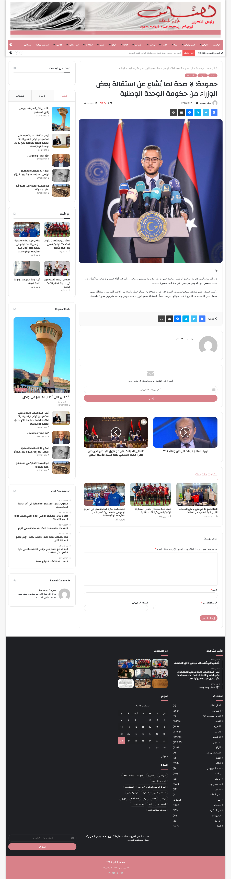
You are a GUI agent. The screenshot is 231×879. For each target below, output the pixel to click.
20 (128, 733)
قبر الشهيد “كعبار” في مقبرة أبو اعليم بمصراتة (32, 188)
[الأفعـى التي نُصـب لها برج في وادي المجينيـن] (61, 119)
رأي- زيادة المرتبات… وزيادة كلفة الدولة (27, 281)
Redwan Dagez (47, 590)
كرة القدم (135, 798)
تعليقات (20, 95)
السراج (151, 775)
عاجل (218, 778)
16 (157, 733)
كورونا (218, 820)
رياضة (152, 45)
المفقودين (129, 787)
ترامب (163, 798)
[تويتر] (206, 112)
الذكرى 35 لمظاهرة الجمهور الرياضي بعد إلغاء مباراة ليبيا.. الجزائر (31, 173)
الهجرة (146, 792)
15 (164, 733)
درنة (145, 798)
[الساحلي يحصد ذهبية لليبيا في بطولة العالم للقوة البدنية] (57, 268)
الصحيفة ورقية (42, 45)
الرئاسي (162, 775)
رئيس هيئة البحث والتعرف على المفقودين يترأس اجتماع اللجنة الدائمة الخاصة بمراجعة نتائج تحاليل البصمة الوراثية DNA (31, 141)
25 (143, 740)
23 (157, 740)
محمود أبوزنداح (138, 804)
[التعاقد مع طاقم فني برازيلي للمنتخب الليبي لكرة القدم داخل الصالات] (196, 494)
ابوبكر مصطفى (205, 103)
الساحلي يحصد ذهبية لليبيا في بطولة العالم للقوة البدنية (155, 53)
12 (136, 726)
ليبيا (176, 45)
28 (121, 740)
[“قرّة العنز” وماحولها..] (61, 160)
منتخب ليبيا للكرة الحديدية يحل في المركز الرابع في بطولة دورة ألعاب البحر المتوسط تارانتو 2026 (104, 512)
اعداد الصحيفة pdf (212, 716)
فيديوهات (216, 815)
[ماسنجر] (189, 112)
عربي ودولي (189, 45)
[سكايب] (197, 112)
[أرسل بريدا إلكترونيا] (197, 103)
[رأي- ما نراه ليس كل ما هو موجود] (126, 673)
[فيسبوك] (214, 112)
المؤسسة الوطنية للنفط (133, 775)
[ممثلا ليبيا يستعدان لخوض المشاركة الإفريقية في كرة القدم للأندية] (150, 494)
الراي (113, 45)
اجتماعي (139, 45)
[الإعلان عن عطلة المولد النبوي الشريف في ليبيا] (126, 683)
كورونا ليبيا (161, 804)
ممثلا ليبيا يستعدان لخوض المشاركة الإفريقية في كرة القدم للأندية (153, 511)
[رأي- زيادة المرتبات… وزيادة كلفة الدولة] (27, 268)
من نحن (27, 45)
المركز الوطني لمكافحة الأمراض (152, 787)
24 (150, 740)
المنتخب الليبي (159, 792)
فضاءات (89, 45)
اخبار (193, 68)
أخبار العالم (215, 705)
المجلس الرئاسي (159, 781)
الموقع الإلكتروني (140, 602)
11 (143, 726)
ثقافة (125, 45)
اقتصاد (164, 45)
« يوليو (164, 756)
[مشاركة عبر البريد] (181, 112)
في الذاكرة (74, 45)
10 (150, 726)
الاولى (205, 45)
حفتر (154, 798)
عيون (218, 799)
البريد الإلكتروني (209, 602)
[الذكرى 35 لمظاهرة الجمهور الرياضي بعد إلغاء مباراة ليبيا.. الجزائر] (61, 175)
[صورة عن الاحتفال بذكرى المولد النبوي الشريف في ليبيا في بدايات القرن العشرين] (160, 683)
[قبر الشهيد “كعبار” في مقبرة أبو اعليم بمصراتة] (61, 190)
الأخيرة (42, 95)
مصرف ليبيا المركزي (157, 810)
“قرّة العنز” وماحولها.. (38, 156)
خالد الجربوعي (213, 768)
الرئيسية (216, 45)
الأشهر (64, 95)
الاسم (214, 590)
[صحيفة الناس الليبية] (115, 20)
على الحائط (215, 794)
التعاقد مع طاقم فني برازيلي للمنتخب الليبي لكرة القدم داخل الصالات (198, 511)
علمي (102, 45)
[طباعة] (173, 112)
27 (129, 740)
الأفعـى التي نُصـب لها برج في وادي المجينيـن (34, 110)
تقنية (218, 757)
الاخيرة (59, 45)
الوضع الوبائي (132, 792)
